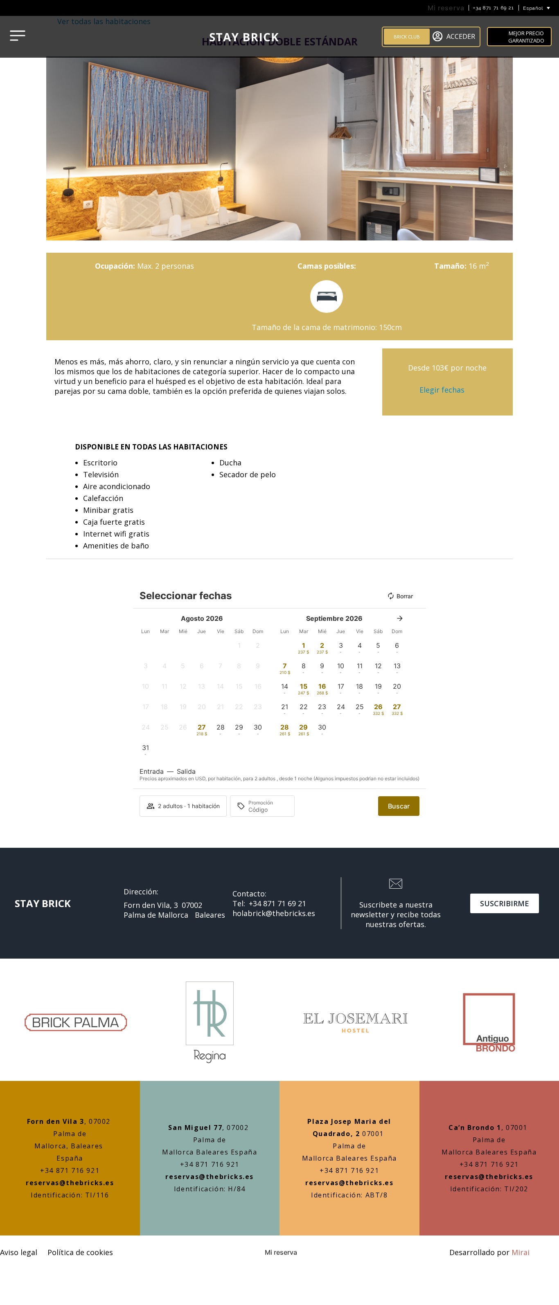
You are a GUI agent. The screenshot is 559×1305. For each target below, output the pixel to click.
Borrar (405, 596)
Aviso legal (18, 1252)
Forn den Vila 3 (55, 1121)
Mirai (521, 1252)
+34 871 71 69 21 (493, 8)
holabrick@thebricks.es (273, 913)
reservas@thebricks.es (70, 1182)
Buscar (418, 63)
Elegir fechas (441, 390)
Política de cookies (80, 1252)
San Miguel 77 (195, 1127)
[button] (54, 149)
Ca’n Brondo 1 (475, 1127)
